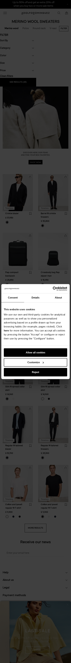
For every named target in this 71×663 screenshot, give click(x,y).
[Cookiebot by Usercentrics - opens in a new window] (52, 288)
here (6, 330)
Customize (33, 362)
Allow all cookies (35, 352)
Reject (35, 372)
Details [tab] (35, 297)
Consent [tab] (13, 297)
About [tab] (58, 297)
